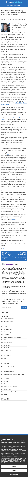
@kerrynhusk (14, 219)
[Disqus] (14, 280)
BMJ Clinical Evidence (9, 321)
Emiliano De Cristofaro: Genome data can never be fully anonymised (7, 255)
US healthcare (7, 389)
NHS (3, 248)
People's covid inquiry (9, 371)
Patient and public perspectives (11, 369)
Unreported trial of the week (10, 386)
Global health (7, 345)
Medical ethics (7, 355)
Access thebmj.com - (11, 5)
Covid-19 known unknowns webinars (12, 337)
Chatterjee (21, 117)
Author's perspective (9, 318)
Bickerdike (15, 117)
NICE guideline (18, 103)
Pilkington (3, 119)
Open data (6, 363)
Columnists (6, 334)
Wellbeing (6, 394)
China (5, 326)
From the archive (8, 342)
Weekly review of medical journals (12, 391)
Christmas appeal (8, 329)
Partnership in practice (9, 366)
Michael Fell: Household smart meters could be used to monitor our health (20, 255)
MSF (5, 358)
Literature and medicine (9, 353)
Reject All (14, 470)
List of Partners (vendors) (6, 462)
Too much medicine (8, 384)
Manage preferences (14, 474)
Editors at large (7, 340)
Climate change (7, 332)
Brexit (5, 324)
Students (6, 381)
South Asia (6, 378)
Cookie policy (14, 454)
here (8, 153)
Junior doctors (7, 350)
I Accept (14, 466)
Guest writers (7, 347)
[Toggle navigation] (3, 2)
